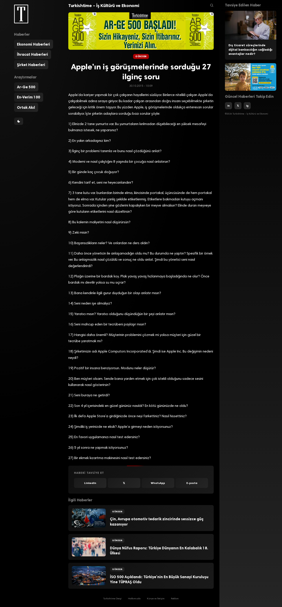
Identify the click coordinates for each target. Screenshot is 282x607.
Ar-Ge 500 (26, 87)
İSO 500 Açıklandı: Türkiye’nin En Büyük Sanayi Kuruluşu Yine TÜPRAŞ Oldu (159, 579)
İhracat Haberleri (32, 54)
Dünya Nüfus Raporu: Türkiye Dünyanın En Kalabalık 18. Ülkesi (159, 550)
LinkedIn (90, 483)
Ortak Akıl (26, 107)
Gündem (141, 56)
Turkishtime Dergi (112, 599)
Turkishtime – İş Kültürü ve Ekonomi (103, 5)
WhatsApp (158, 483)
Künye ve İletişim (156, 599)
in (228, 105)
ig (247, 105)
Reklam (175, 599)
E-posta (191, 483)
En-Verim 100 (28, 97)
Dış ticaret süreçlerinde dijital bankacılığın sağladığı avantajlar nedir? (250, 49)
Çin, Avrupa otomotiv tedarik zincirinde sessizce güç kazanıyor (157, 521)
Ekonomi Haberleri (33, 44)
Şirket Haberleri (31, 65)
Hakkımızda (134, 599)
